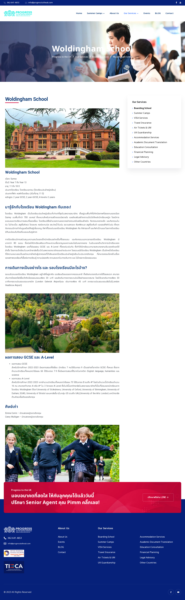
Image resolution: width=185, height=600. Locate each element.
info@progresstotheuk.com (40, 2)
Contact (169, 13)
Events (147, 13)
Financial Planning (143, 152)
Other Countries (142, 162)
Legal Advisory (141, 157)
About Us (114, 13)
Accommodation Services (146, 137)
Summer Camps (94, 13)
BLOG (158, 13)
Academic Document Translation (150, 142)
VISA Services (141, 118)
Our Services (130, 13)
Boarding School (142, 108)
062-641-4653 (13, 2)
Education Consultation (146, 147)
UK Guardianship (143, 132)
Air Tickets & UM (142, 127)
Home (79, 13)
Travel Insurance (142, 122)
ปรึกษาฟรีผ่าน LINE (157, 497)
